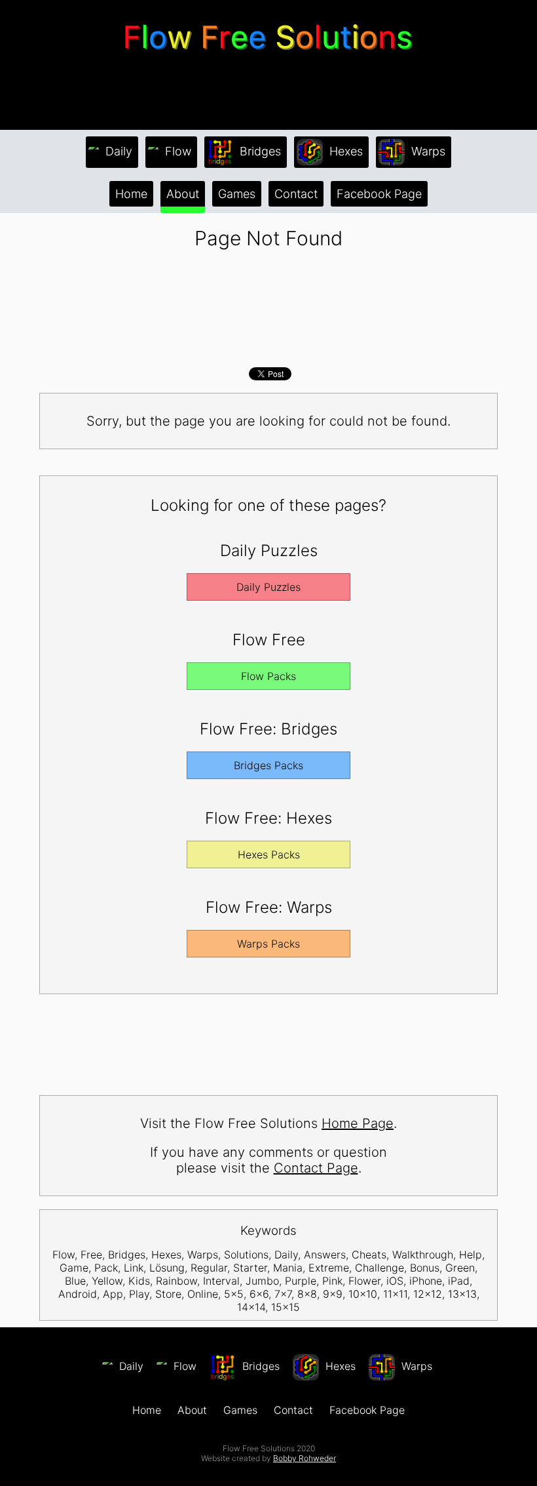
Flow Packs (268, 676)
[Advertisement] (268, 91)
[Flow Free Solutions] (268, 55)
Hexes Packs (269, 854)
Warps (426, 151)
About (182, 194)
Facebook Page (379, 194)
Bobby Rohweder (304, 1458)
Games (236, 194)
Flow (176, 151)
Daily (117, 151)
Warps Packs (268, 943)
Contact (296, 194)
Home (131, 194)
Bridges (258, 151)
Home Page (358, 1123)
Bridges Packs (268, 765)
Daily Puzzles (268, 586)
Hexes (344, 151)
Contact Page (316, 1168)
